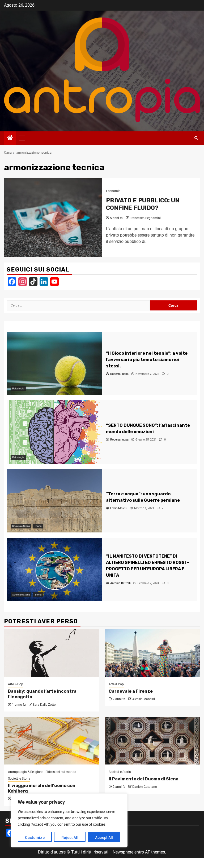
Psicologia (18, 388)
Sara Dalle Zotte (44, 704)
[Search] (196, 138)
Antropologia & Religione (25, 772)
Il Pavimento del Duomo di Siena (143, 778)
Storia (38, 525)
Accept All (104, 837)
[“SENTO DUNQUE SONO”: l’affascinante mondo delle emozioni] (54, 432)
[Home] (10, 138)
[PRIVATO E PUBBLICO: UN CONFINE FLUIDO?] (53, 217)
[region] (69, 820)
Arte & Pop (15, 684)
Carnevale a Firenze (131, 691)
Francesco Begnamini (145, 218)
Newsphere (123, 852)
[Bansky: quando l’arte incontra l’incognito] (51, 653)
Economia (113, 191)
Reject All (69, 837)
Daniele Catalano (144, 787)
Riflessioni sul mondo (60, 772)
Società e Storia (21, 525)
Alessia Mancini (143, 699)
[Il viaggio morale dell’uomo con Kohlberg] (51, 740)
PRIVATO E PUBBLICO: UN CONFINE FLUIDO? (142, 204)
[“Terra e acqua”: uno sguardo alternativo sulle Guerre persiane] (54, 500)
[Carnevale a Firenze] (152, 653)
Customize (35, 837)
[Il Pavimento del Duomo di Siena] (152, 740)
